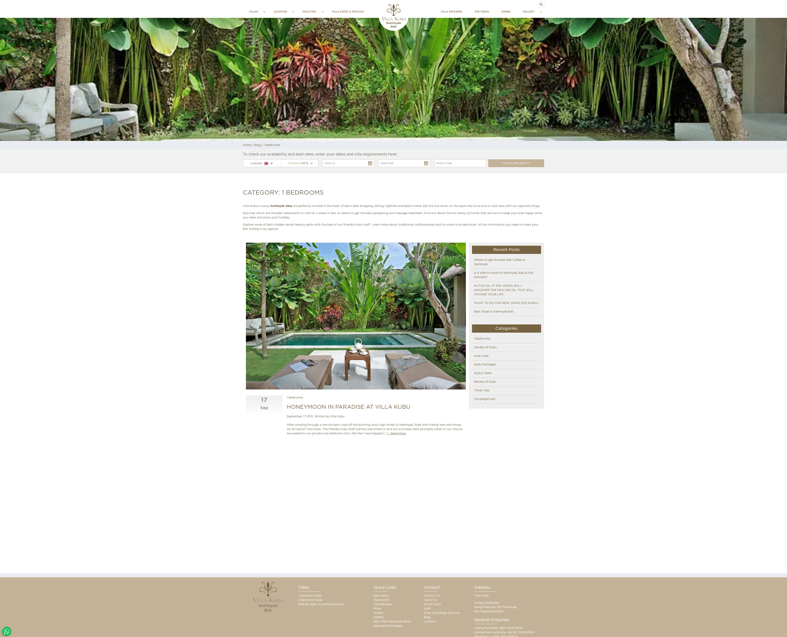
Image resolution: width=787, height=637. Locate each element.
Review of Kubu (485, 381)
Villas (253, 11)
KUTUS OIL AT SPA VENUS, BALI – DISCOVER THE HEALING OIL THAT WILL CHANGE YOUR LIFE (504, 290)
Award (378, 613)
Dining (506, 11)
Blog (257, 145)
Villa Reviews (383, 604)
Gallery (529, 11)
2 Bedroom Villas (310, 600)
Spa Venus (482, 11)
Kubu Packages (485, 364)
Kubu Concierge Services (441, 613)
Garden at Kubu (485, 347)
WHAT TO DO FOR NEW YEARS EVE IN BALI (506, 303)
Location (280, 11)
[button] (299, 163)
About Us (430, 600)
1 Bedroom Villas (310, 595)
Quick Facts (432, 604)
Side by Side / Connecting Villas (321, 604)
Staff (427, 608)
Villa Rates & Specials (348, 11)
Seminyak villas (281, 206)
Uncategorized (484, 399)
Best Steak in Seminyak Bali (493, 311)
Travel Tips (481, 390)
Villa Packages (451, 11)
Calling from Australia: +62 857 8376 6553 (504, 632)
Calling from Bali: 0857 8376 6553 (498, 628)
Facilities (309, 11)
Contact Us (432, 595)
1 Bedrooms (295, 397)
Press (377, 608)
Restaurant (381, 600)
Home (247, 145)
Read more (398, 433)
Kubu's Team (483, 373)
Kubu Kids (481, 356)
